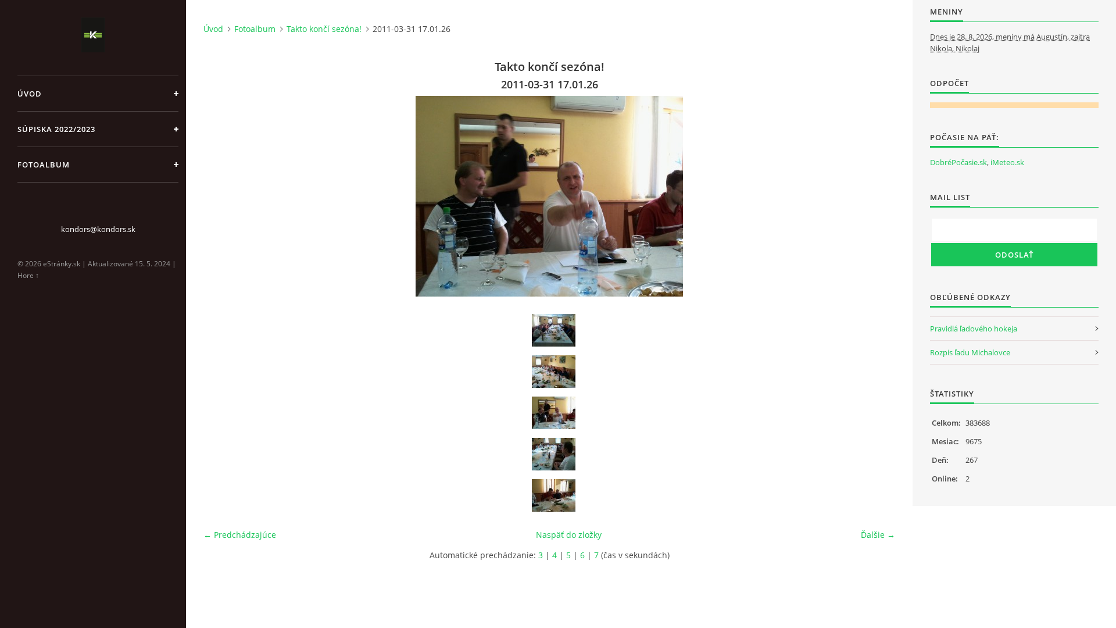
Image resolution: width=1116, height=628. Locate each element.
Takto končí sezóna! (324, 28)
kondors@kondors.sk (98, 229)
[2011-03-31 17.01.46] (553, 495)
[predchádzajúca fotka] (222, 196)
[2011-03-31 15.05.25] (553, 330)
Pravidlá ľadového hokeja (973, 328)
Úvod (29, 93)
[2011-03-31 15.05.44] (553, 371)
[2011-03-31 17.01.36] (553, 454)
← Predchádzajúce (239, 534)
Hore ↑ (28, 275)
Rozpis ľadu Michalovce (970, 352)
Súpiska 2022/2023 (56, 129)
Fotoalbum (43, 164)
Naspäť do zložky (569, 534)
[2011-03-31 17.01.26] (553, 413)
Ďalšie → (878, 534)
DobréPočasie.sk (958, 162)
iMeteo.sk (1007, 162)
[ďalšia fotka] (876, 196)
